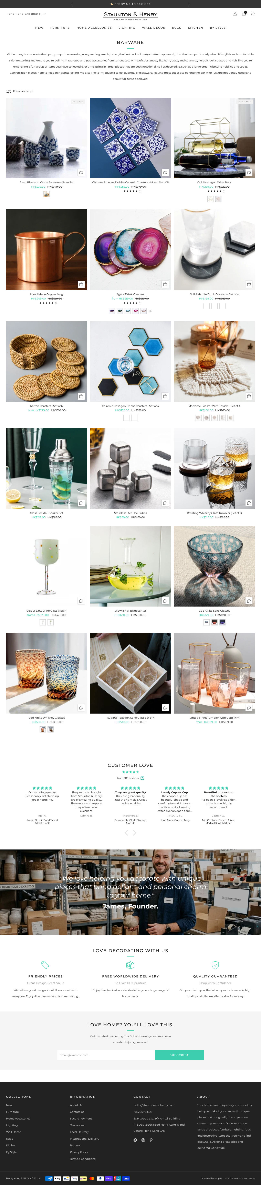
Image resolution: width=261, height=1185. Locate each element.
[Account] (235, 14)
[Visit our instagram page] (143, 1140)
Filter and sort (23, 91)
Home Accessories (94, 27)
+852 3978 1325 (143, 1111)
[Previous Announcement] (72, 4)
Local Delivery (79, 1132)
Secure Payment (81, 1118)
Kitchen (195, 27)
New (39, 27)
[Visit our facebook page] (135, 1140)
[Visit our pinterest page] (151, 1140)
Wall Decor (153, 27)
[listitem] (130, 4)
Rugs (176, 27)
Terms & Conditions (82, 1158)
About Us (76, 1105)
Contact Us (77, 1111)
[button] (127, 833)
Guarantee (77, 1125)
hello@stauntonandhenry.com (154, 1105)
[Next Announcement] (189, 4)
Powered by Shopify (211, 1178)
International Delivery (84, 1138)
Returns (75, 1145)
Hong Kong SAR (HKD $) (24, 14)
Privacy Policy (79, 1152)
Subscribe (179, 1055)
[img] (130, 772)
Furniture (60, 27)
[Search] (253, 14)
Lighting (127, 27)
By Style (218, 27)
